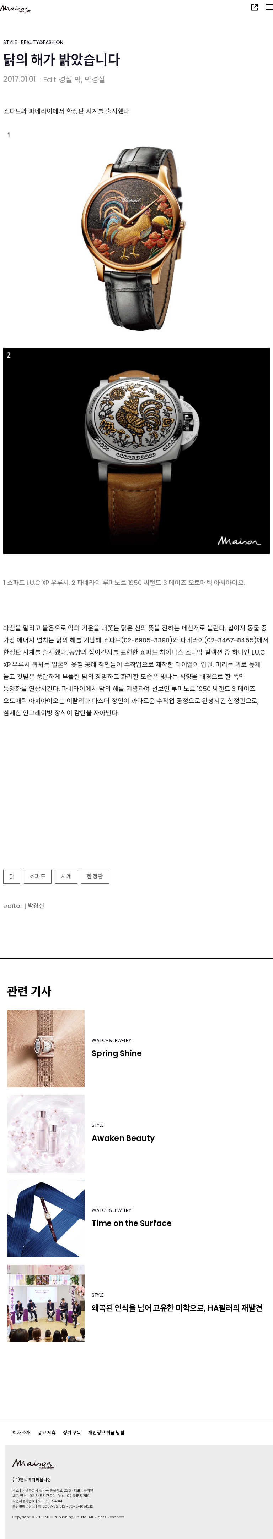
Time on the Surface (131, 1223)
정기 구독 (72, 1432)
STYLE (10, 42)
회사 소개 (21, 1432)
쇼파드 (38, 876)
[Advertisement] (136, 815)
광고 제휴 (47, 1432)
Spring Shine (116, 1053)
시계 (66, 876)
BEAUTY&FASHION (42, 42)
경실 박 (70, 80)
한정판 (95, 876)
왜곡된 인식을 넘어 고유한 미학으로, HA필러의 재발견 (177, 1308)
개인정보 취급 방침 (106, 1432)
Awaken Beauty (123, 1138)
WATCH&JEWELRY (111, 1040)
